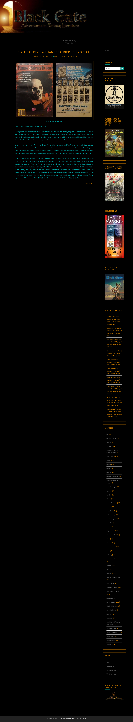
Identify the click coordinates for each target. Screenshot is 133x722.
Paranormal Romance (113, 559)
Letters (108, 527)
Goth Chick (109, 511)
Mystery (108, 543)
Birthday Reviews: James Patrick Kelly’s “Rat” (54, 52)
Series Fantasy (110, 602)
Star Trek (109, 614)
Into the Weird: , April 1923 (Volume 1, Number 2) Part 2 (114, 402)
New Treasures (111, 547)
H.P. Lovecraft (110, 515)
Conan (108, 468)
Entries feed (110, 666)
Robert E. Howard (111, 587)
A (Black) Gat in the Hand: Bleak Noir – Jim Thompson (114, 353)
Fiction (108, 499)
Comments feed (111, 670)
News (108, 551)
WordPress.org (111, 674)
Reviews (108, 573)
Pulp (107, 569)
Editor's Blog (110, 487)
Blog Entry (109, 456)
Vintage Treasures (112, 632)
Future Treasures (111, 503)
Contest (109, 472)
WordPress (71, 718)
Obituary (109, 555)
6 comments (72, 56)
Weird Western (111, 640)
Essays (108, 491)
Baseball (109, 442)
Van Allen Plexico (111, 317)
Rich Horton (110, 583)
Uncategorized (111, 628)
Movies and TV (110, 535)
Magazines (109, 531)
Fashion (108, 495)
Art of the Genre (111, 438)
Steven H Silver (60, 56)
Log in (108, 662)
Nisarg (84, 718)
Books (108, 460)
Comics (108, 464)
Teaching (109, 618)
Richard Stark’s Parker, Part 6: (113, 321)
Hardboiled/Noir (111, 519)
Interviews (109, 523)
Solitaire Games (111, 610)
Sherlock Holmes (111, 606)
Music (108, 539)
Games (108, 507)
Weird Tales (110, 636)
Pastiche (109, 565)
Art (107, 434)
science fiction (110, 598)
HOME (107, 50)
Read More (89, 183)
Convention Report (112, 476)
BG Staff (108, 446)
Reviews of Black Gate (113, 577)
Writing (108, 644)
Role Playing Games (112, 591)
